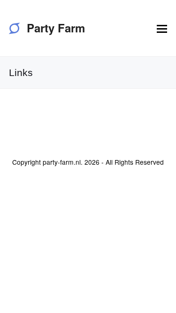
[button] (162, 28)
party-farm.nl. (63, 162)
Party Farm (56, 28)
